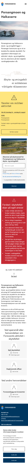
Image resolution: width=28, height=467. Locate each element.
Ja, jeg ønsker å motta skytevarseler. (14, 180)
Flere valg (14, 449)
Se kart (14, 276)
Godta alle (14, 455)
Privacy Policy (6, 173)
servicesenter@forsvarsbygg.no (10, 416)
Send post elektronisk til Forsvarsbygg (12, 420)
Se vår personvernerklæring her (12, 176)
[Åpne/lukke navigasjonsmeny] (25, 4)
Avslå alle (14, 460)
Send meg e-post (15, 355)
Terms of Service (16, 173)
